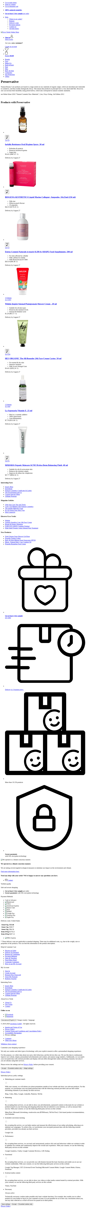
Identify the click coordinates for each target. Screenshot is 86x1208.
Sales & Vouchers (11, 958)
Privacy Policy (10, 1029)
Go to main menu (11, 2)
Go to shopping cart (11, 6)
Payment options (14, 25)
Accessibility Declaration (13, 1033)
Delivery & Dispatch (12, 952)
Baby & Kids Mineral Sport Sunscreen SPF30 (20, 540)
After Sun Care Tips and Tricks (15, 505)
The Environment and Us (13, 492)
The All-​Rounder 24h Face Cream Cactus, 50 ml (33, 358)
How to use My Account (13, 964)
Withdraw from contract (9, 1044)
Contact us (12, 27)
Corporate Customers (12, 962)
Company (8, 1038)
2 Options (8, 404)
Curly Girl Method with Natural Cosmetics (19, 506)
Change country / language (26, 1020)
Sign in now (9, 39)
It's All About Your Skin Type (15, 510)
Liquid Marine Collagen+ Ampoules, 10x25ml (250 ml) (40, 197)
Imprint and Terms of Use (13, 1027)
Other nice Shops (10, 1040)
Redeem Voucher (10, 979)
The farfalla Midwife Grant (14, 508)
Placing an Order (10, 950)
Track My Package (11, 977)
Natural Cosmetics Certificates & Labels (18, 491)
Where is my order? (15, 19)
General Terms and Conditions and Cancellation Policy (23, 1031)
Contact (7, 1006)
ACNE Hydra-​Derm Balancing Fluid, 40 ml (36, 465)
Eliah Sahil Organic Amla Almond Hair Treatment (21, 528)
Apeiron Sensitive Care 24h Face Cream (18, 522)
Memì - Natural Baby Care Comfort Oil (18, 542)
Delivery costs (14, 23)
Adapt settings (28, 1068)
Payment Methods (11, 956)
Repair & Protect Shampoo (14, 524)
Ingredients (8, 489)
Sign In (7, 971)
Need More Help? (11, 960)
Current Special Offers (12, 494)
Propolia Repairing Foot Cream (15, 544)
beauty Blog (9, 487)
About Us (8, 1002)
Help (6, 17)
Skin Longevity (10, 512)
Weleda (7, 520)
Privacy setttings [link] (10, 1035)
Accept (4, 1068)
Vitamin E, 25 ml (18, 410)
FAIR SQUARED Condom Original (17, 526)
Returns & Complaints (12, 954)
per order (17, 13)
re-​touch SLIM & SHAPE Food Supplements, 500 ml (39, 252)
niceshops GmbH (16, 1024)
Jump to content (10, 4)
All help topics (14, 28)
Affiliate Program (11, 496)
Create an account (11, 47)
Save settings (6, 1204)
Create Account (10, 973)
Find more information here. (10, 871)
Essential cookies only (15, 1068)
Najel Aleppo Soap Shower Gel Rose (17, 536)
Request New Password (13, 975)
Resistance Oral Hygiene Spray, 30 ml (24, 144)
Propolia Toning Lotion (13, 538)
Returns (11, 21)
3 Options (8, 298)
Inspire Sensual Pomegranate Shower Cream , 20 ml (31, 304)
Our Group (8, 1004)
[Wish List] (6, 50)
